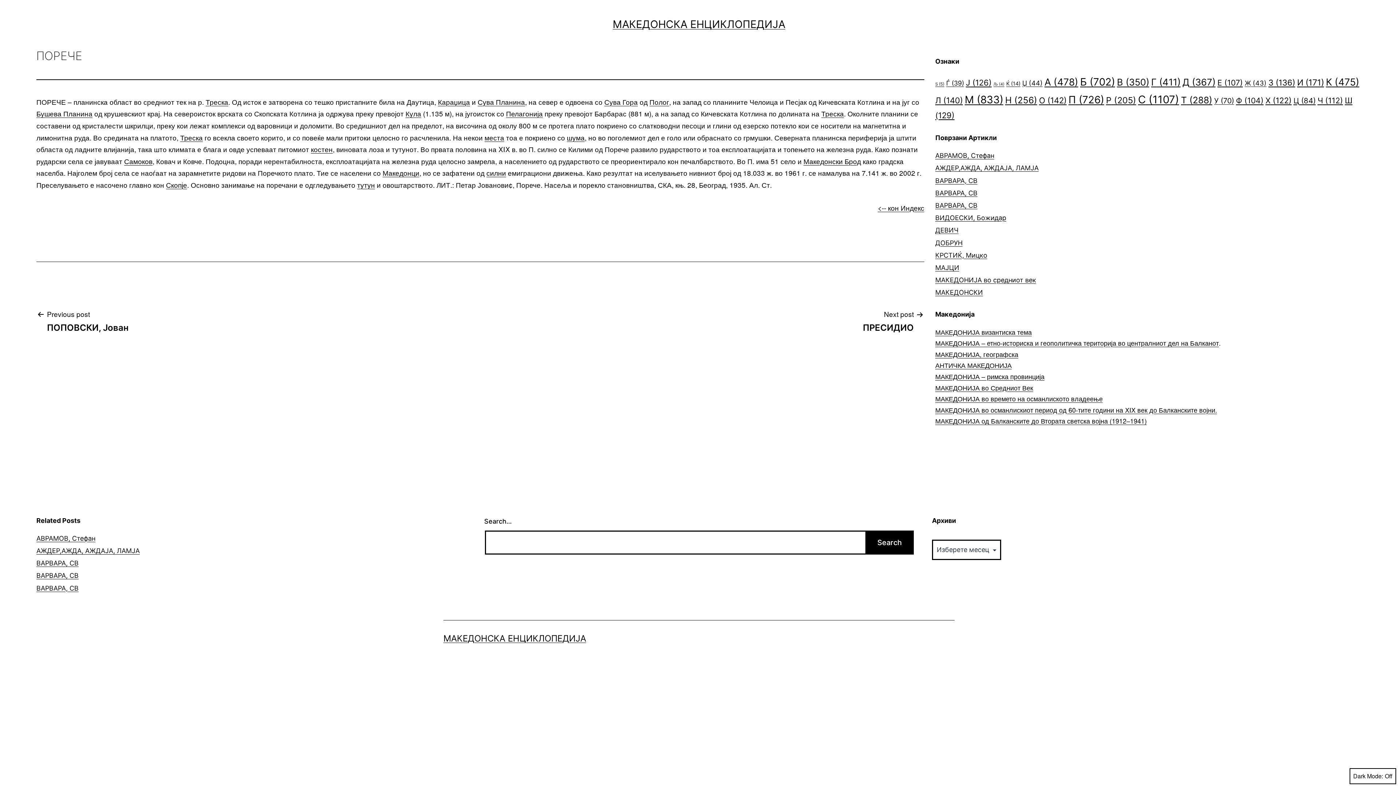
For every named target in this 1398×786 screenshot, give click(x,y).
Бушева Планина (64, 113)
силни (496, 173)
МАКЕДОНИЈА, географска (976, 354)
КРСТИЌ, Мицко (961, 255)
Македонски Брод (832, 161)
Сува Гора (621, 102)
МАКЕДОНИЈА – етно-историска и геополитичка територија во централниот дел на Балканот (1077, 343)
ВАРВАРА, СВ (956, 180)
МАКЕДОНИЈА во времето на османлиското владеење (1019, 398)
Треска (217, 102)
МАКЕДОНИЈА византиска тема (983, 332)
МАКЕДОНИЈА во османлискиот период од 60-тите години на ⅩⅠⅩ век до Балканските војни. (1076, 409)
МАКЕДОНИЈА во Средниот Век (984, 387)
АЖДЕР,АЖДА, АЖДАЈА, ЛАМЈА (987, 168)
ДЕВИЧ (947, 230)
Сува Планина (501, 102)
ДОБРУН (949, 243)
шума (576, 137)
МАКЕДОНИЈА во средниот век (985, 280)
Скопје (176, 185)
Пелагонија (524, 113)
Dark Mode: (1368, 776)
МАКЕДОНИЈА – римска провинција (989, 376)
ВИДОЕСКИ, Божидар (970, 218)
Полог (659, 102)
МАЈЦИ (947, 267)
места (494, 137)
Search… (498, 521)
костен (322, 149)
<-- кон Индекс (901, 208)
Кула (413, 113)
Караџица (454, 102)
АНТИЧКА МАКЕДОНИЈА (973, 365)
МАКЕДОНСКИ (959, 292)
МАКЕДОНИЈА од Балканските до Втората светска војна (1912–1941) (1041, 420)
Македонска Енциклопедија (699, 24)
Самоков (138, 161)
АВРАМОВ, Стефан (964, 155)
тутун (366, 185)
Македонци (401, 173)
